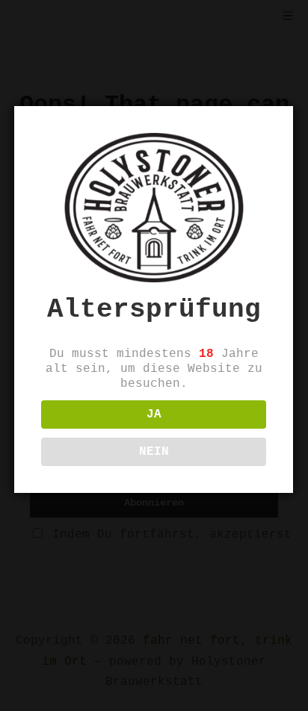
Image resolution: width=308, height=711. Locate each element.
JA (154, 414)
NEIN (154, 452)
